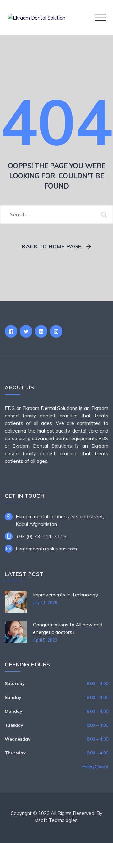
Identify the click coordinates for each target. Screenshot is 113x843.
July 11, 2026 (45, 602)
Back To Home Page (51, 246)
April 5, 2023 (45, 639)
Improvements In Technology (65, 594)
